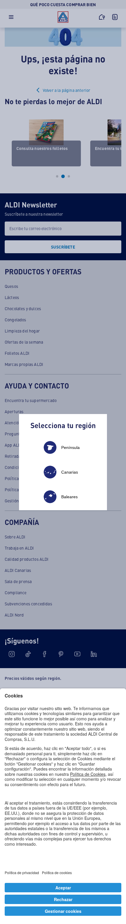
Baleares (69, 496)
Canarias (69, 472)
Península (70, 447)
